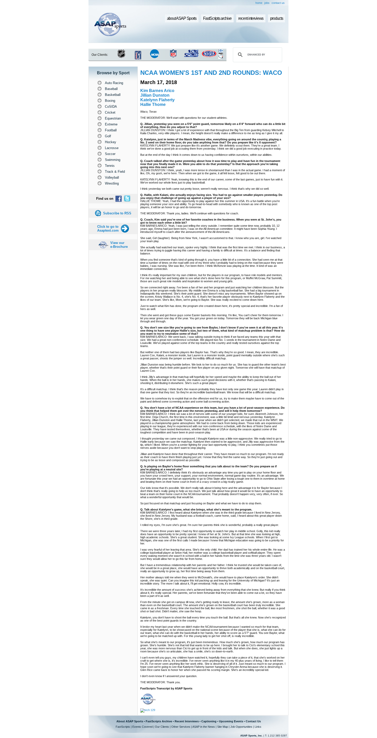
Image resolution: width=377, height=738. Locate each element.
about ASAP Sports (181, 18)
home (258, 2)
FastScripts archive (217, 18)
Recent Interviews (187, 721)
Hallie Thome (153, 104)
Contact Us (253, 721)
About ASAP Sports (129, 721)
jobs (267, 2)
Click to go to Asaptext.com (108, 228)
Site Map (222, 726)
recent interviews (250, 18)
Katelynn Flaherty (157, 100)
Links (258, 726)
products (276, 18)
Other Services (180, 726)
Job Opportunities (241, 726)
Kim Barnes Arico (157, 90)
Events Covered (142, 726)
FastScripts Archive (159, 721)
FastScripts (123, 726)
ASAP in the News (203, 726)
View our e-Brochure (119, 245)
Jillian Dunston (155, 95)
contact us (278, 2)
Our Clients (162, 726)
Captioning (208, 721)
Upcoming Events (231, 721)
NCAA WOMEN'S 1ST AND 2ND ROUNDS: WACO (211, 72)
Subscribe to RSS (117, 213)
